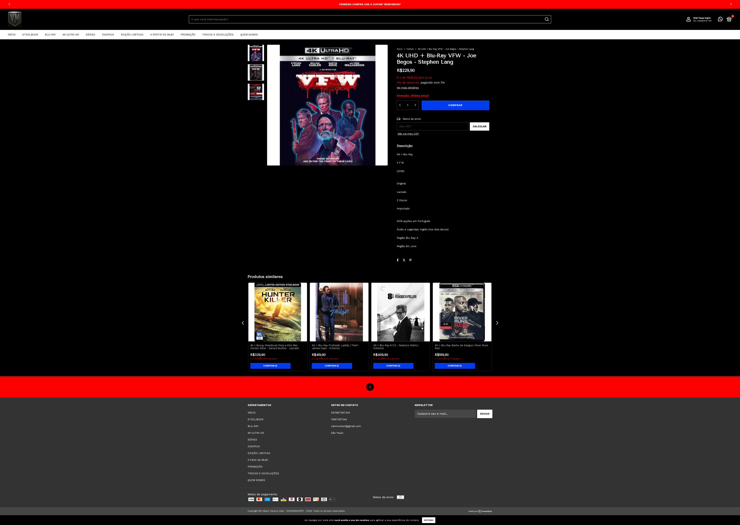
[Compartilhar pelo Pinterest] (410, 260)
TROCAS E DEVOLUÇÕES (218, 34)
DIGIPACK (108, 34)
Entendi (428, 520)
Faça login (705, 18)
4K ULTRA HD (70, 34)
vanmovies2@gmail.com (346, 426)
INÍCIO (12, 34)
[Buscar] (546, 19)
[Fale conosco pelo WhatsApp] (720, 20)
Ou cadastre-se (702, 20)
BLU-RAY (50, 34)
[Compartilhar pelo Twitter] (404, 260)
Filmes (410, 49)
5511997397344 (340, 412)
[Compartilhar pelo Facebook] (398, 260)
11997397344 (339, 419)
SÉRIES (90, 34)
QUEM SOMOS (249, 34)
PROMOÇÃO (188, 34)
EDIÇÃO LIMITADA (132, 34)
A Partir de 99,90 (162, 34)
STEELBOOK (30, 34)
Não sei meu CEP (408, 133)
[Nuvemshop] (480, 511)
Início (400, 49)
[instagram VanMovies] (370, 387)
